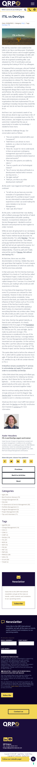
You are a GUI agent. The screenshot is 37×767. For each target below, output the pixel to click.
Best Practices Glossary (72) (11, 497)
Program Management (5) (10, 509)
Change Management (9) (10, 500)
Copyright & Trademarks (14, 756)
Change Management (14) (10, 527)
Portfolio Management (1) (10, 507)
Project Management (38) (10, 512)
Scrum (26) (5, 559)
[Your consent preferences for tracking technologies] (33, 763)
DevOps (4, 25)
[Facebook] (4, 461)
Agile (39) (5, 495)
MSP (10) (5, 545)
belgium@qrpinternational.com (12, 748)
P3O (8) (4, 547)
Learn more (15, 686)
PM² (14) (4, 550)
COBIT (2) (5, 535)
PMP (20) (5, 552)
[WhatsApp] (24, 461)
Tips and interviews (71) (10, 514)
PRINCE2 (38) (6, 554)
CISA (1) (4, 530)
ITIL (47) (4, 540)
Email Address (7, 640)
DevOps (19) (6, 537)
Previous (18, 469)
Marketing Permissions (9, 657)
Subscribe (18, 603)
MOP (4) (4, 542)
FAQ (23, 23)
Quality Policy (25, 756)
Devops (20, 252)
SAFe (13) (5, 557)
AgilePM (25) (6, 525)
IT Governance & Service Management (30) (16, 504)
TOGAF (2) (5, 562)
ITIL (9, 25)
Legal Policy (20, 754)
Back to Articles (18, 475)
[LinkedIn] (18, 461)
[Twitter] (11, 461)
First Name (23, 640)
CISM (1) (4, 532)
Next (18, 481)
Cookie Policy (28, 754)
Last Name (5, 648)
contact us (17, 407)
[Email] (31, 461)
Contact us (18, 711)
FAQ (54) (4, 502)
